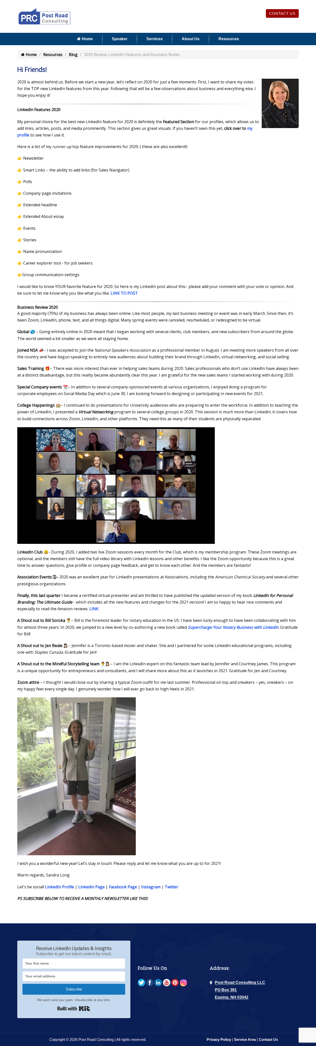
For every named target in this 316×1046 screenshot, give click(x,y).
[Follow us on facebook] (150, 983)
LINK (94, 608)
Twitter (171, 887)
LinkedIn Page (91, 887)
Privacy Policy (219, 1039)
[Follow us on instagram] (183, 983)
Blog (73, 54)
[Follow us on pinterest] (175, 983)
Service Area (245, 1039)
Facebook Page (123, 887)
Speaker (119, 39)
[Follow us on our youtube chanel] (166, 983)
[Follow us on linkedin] (158, 983)
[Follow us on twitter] (141, 983)
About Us (190, 39)
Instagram (150, 887)
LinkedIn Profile (59, 887)
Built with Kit (73, 1008)
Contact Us (282, 13)
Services (154, 39)
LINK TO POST (124, 293)
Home (87, 39)
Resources (228, 39)
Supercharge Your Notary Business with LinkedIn (233, 627)
